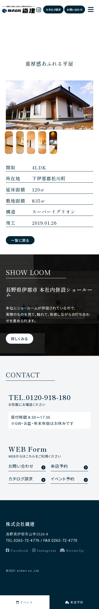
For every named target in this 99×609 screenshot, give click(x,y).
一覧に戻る (20, 240)
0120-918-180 (39, 397)
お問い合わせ (74, 9)
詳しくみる (19, 338)
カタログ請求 (53, 9)
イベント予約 (63, 479)
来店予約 (59, 466)
